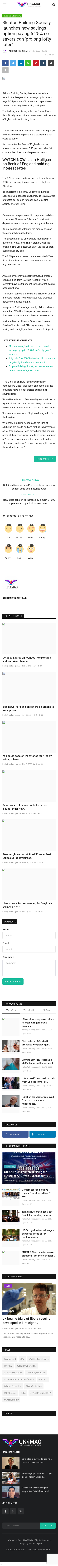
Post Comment (13, 981)
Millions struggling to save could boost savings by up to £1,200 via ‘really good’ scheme (29, 350)
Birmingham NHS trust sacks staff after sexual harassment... (38, 1062)
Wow (30, 558)
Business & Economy (12, 16)
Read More (44, 458)
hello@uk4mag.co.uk (18, 50)
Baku (23, 1392)
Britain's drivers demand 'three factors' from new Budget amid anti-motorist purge (29, 487)
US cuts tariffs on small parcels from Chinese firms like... (38, 1080)
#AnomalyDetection (36, 1372)
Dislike (19, 537)
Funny (42, 537)
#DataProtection (34, 1386)
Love (30, 537)
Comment (8, 957)
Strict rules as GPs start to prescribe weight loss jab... (36, 1043)
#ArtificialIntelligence (39, 1359)
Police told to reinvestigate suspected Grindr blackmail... (36, 1489)
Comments (10, 921)
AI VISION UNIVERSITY (40, 1392)
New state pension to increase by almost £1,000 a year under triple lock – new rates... (29, 501)
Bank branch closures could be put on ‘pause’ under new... (24, 807)
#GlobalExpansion (12, 1386)
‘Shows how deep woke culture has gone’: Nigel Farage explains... (38, 1022)
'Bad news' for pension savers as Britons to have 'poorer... (28, 708)
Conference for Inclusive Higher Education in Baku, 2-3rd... (37, 1193)
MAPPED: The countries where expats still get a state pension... (38, 1254)
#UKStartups (10, 1392)
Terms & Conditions (15, 1549)
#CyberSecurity (11, 1399)
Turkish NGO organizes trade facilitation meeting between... (37, 1213)
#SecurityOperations (26, 1365)
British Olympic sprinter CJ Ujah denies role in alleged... (37, 1475)
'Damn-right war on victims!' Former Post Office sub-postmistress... (26, 856)
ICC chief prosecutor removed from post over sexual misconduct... (38, 1100)
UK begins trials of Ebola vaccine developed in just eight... (26, 1321)
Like (8, 537)
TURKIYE (8, 1365)
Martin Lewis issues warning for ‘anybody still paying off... (27, 905)
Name (5, 929)
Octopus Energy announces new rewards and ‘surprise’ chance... (26, 659)
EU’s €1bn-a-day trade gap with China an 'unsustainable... (37, 1461)
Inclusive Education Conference (19, 1379)
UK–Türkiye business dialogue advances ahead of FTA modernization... (38, 1233)
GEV (22, 1359)
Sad (19, 558)
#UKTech (43, 1379)
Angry (8, 558)
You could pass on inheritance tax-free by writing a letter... (27, 757)
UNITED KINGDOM (13, 1372)
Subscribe (47, 1525)
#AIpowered (10, 1359)
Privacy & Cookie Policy (39, 1549)
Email (5, 943)
